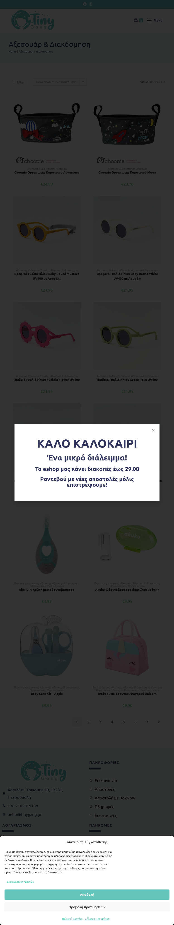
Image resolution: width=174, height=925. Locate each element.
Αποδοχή (87, 894)
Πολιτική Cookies (72, 918)
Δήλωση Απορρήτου (97, 918)
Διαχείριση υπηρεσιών (20, 881)
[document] (87, 462)
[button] (153, 430)
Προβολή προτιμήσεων (87, 907)
